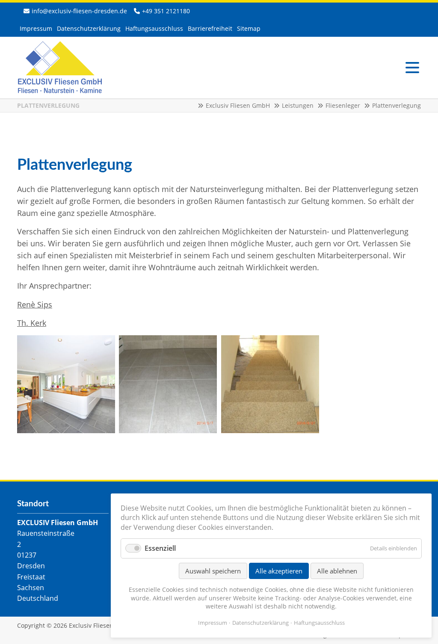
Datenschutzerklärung (89, 28)
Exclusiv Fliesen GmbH (60, 67)
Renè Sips (34, 304)
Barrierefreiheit (210, 28)
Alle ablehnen (337, 571)
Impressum (36, 28)
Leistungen (298, 105)
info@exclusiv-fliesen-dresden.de (79, 11)
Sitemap (248, 28)
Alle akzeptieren (278, 571)
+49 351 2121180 (166, 11)
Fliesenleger (343, 105)
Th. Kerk (31, 323)
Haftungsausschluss (154, 28)
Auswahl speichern (213, 571)
